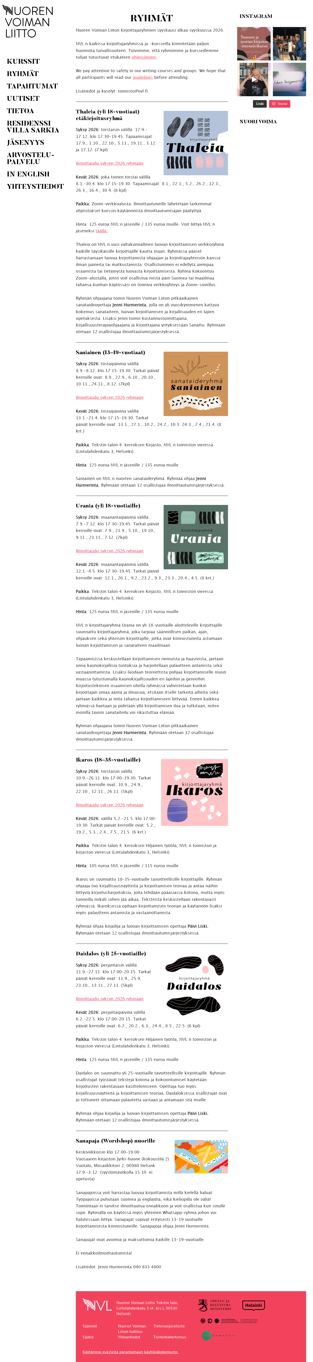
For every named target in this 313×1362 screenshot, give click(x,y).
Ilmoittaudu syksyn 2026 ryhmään (109, 163)
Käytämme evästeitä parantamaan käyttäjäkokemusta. (131, 1352)
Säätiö (88, 1337)
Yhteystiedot (129, 1337)
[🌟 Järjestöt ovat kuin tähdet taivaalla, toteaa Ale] (254, 79)
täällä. (102, 231)
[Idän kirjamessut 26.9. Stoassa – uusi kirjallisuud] (289, 79)
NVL (27, 21)
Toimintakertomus (169, 1337)
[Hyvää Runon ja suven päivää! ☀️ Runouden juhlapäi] (289, 43)
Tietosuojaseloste (169, 1326)
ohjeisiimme (144, 57)
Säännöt (90, 1326)
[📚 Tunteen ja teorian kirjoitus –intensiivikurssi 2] (254, 43)
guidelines (143, 77)
